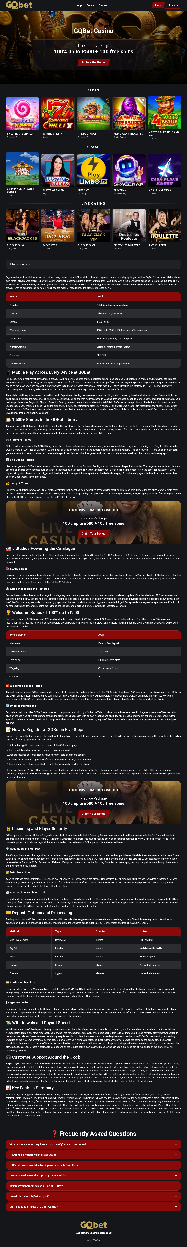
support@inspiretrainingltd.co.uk (93, 1232)
